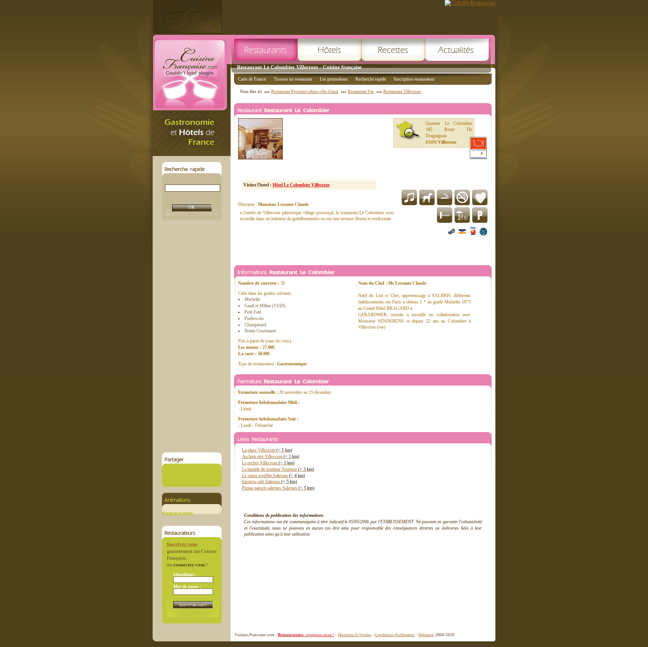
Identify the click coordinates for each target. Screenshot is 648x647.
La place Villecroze (267, 450)
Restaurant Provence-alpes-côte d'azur (304, 91)
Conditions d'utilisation (394, 634)
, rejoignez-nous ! (306, 634)
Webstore (426, 634)
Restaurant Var (361, 91)
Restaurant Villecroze (402, 91)
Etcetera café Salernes (269, 481)
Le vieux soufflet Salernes (273, 475)
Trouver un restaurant (293, 79)
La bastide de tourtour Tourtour (278, 469)
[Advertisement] (191, 336)
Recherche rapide (371, 79)
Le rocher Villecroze (268, 462)
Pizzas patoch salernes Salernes (278, 488)
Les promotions (334, 79)
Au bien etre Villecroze (270, 456)
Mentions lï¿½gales (354, 634)
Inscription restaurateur (414, 79)
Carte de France (252, 79)
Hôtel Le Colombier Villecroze (301, 185)
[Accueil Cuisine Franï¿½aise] (192, 154)
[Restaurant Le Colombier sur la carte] (408, 130)
